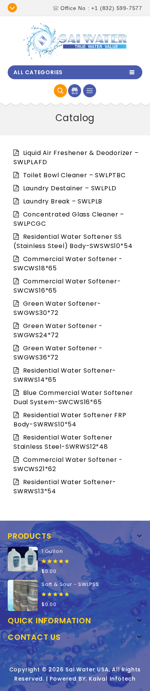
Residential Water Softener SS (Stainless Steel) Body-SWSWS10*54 (72, 241)
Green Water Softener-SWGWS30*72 (57, 308)
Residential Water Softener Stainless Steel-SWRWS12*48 (62, 442)
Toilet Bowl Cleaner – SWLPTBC (73, 175)
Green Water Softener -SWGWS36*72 (58, 353)
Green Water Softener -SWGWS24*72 (58, 330)
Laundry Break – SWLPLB (61, 201)
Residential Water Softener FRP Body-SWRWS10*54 (70, 420)
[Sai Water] (75, 40)
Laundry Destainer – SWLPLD (68, 188)
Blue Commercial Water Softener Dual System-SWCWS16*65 (73, 397)
